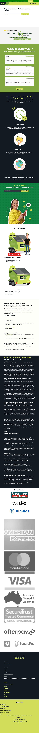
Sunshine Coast (7, 692)
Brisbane (5, 690)
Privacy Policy (7, 672)
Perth (5, 694)
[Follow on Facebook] (16, 658)
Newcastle (6, 688)
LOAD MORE (19, 89)
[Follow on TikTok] (20, 658)
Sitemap (5, 676)
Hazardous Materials (9, 334)
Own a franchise (7, 665)
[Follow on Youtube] (23, 658)
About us (6, 661)
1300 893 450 (33, 3)
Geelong (5, 682)
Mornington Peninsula (8, 684)
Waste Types (2, 708)
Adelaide (5, 696)
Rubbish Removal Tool (4, 712)
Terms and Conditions (8, 674)
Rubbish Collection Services (5, 710)
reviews (14, 30)
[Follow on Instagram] (18, 658)
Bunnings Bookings (8, 663)
